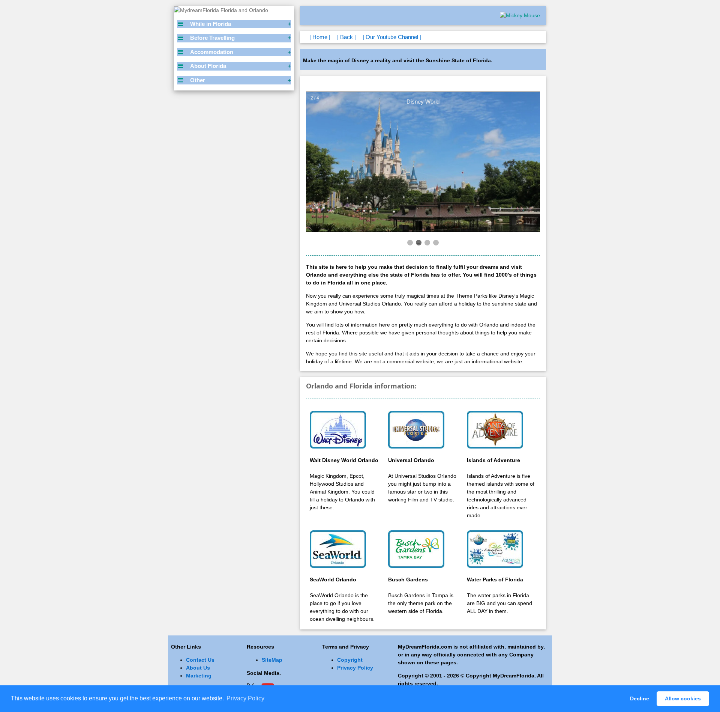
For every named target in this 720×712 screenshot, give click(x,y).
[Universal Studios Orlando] (416, 429)
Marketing (199, 676)
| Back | (346, 37)
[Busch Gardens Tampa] (416, 548)
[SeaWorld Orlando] (338, 548)
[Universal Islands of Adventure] (495, 429)
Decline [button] (639, 698)
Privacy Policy (355, 668)
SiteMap (272, 660)
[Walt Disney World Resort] (338, 429)
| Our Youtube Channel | (392, 37)
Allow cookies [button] (683, 698)
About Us (198, 668)
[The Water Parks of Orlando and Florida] (495, 548)
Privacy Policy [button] (245, 698)
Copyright (350, 660)
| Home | (320, 37)
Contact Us (200, 660)
